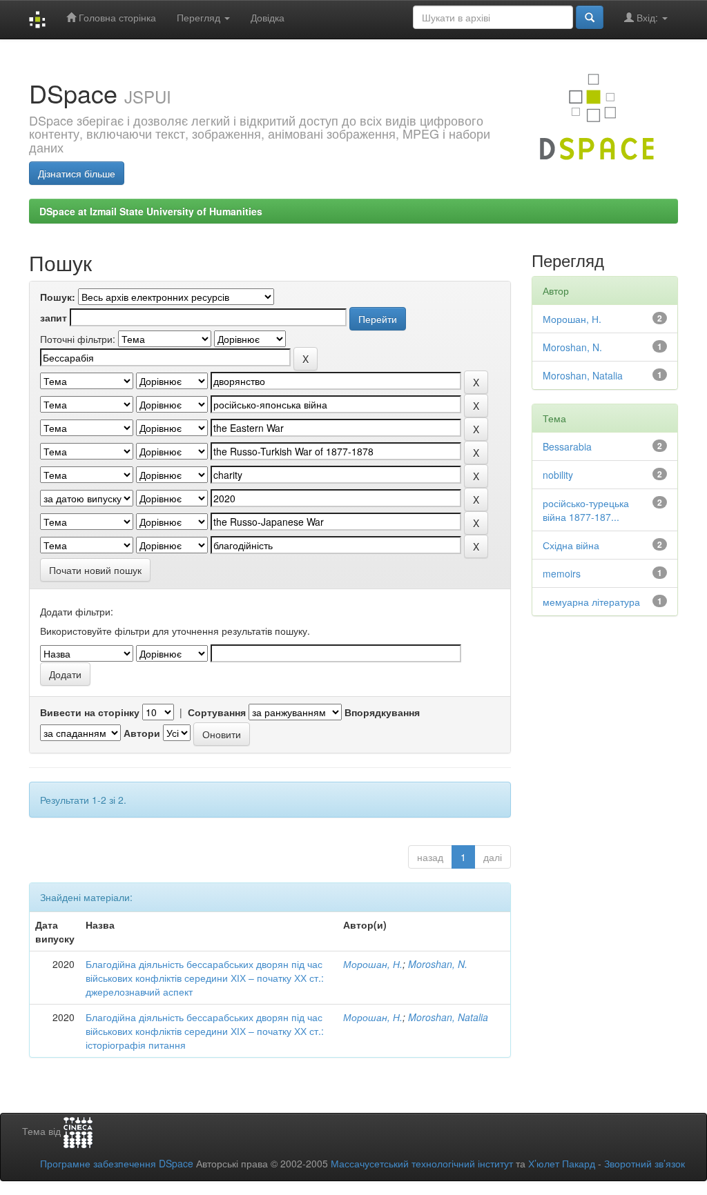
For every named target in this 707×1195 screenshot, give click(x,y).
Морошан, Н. (373, 964)
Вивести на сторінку (89, 712)
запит (53, 317)
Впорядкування (382, 712)
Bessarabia (567, 446)
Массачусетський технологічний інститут (422, 1163)
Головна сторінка (116, 17)
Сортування (217, 712)
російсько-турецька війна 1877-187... (586, 510)
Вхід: (647, 17)
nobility (558, 475)
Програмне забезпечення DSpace (116, 1163)
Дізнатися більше (76, 173)
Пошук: (57, 297)
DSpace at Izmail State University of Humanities (150, 211)
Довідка (267, 17)
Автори (142, 733)
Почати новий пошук (95, 570)
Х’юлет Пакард (561, 1163)
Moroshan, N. (437, 964)
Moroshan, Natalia (448, 1017)
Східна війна (571, 545)
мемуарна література (591, 602)
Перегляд (200, 17)
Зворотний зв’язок (644, 1163)
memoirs (562, 573)
